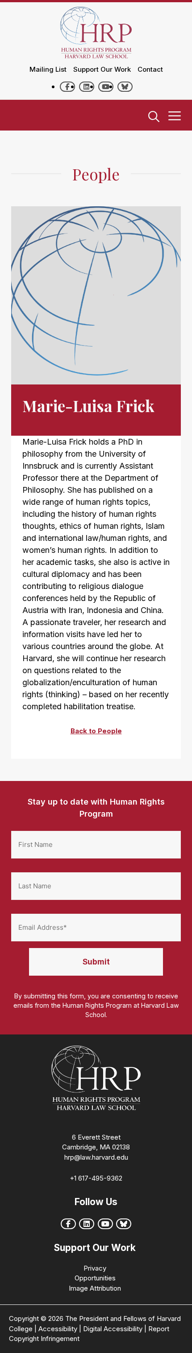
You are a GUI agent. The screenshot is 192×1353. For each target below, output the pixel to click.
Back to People (96, 731)
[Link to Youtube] (105, 87)
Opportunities (95, 1278)
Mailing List (48, 69)
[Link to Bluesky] (125, 87)
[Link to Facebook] (67, 87)
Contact (150, 69)
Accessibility (57, 1328)
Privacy (94, 1268)
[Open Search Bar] (153, 117)
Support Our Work (102, 69)
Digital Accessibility (112, 1328)
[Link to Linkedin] (86, 87)
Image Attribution (95, 1288)
